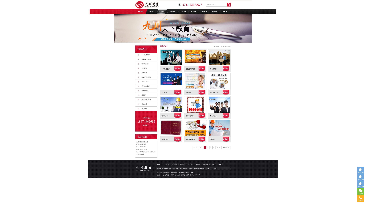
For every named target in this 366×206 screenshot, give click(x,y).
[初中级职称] (220, 57)
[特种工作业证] (196, 104)
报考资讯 (193, 11)
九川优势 (183, 11)
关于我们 (151, 11)
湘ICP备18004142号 (195, 175)
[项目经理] (220, 128)
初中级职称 (145, 63)
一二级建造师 (146, 55)
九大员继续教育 (146, 99)
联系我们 (225, 11)
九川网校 (172, 11)
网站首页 (140, 11)
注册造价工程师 (146, 77)
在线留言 (214, 11)
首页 (222, 46)
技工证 (144, 95)
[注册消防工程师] (196, 57)
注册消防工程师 (146, 59)
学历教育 (144, 68)
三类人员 (144, 104)
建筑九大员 (145, 81)
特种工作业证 (146, 86)
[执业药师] (196, 81)
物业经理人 (145, 90)
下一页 (218, 147)
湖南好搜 (183, 175)
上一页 (195, 147)
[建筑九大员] (172, 104)
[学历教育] (172, 81)
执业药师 (144, 72)
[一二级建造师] (172, 57)
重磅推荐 (204, 11)
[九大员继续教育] (196, 128)
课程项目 (162, 11)
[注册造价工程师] (220, 81)
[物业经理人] (220, 104)
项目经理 (144, 108)
